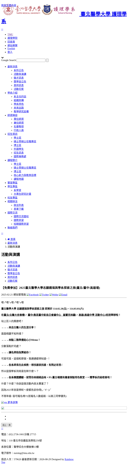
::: (2, 29)
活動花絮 (19, 89)
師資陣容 (12, 115)
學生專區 (12, 186)
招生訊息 (19, 152)
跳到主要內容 (8, 5)
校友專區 (12, 197)
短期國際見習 (21, 224)
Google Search (8, 60)
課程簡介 (12, 160)
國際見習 (19, 220)
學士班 (17, 137)
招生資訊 (12, 134)
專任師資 (19, 119)
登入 (9, 52)
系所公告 (19, 70)
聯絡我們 (12, 227)
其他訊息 (19, 85)
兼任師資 (19, 122)
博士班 (17, 145)
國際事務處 (20, 156)
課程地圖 (19, 179)
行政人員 (19, 130)
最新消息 (12, 66)
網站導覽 (12, 45)
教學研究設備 (21, 111)
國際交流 (12, 212)
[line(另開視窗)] (63, 294)
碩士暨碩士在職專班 (25, 141)
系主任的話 (20, 96)
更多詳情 (12, 402)
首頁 (12, 239)
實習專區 (12, 182)
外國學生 (19, 149)
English (11, 48)
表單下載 (19, 209)
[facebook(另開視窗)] (33, 294)
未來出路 (19, 107)
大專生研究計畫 (22, 194)
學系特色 (19, 104)
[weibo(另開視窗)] (53, 294)
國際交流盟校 (21, 216)
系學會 (17, 190)
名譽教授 (19, 126)
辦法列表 (19, 205)
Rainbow (69, 459)
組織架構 (19, 100)
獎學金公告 (20, 81)
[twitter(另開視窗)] (44, 294)
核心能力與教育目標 (25, 175)
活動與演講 (20, 74)
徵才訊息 (19, 77)
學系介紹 (12, 92)
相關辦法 (12, 201)
